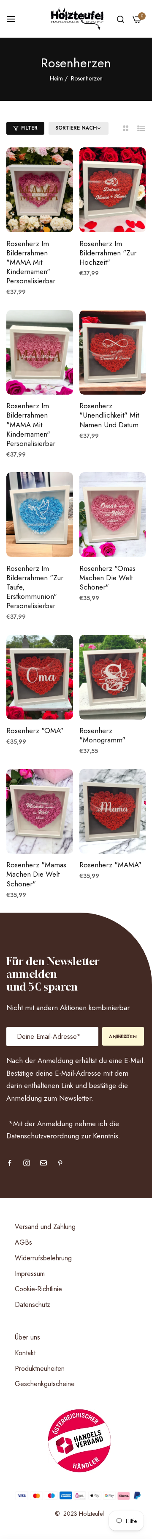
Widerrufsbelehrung (43, 1258)
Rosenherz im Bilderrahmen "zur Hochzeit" (107, 253)
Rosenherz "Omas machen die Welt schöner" (107, 578)
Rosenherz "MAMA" (110, 864)
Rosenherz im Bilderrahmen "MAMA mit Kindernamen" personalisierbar (30, 262)
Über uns (27, 1337)
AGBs (23, 1242)
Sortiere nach (76, 128)
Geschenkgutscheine (45, 1384)
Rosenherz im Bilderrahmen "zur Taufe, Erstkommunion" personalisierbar (34, 587)
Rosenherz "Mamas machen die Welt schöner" (36, 874)
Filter (29, 128)
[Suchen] (120, 18)
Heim (56, 78)
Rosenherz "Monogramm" (102, 735)
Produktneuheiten (40, 1368)
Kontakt (25, 1353)
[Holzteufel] (76, 18)
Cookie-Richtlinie (38, 1289)
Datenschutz (32, 1304)
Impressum (30, 1274)
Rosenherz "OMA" (34, 730)
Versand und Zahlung (45, 1227)
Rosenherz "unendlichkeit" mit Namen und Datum (109, 415)
